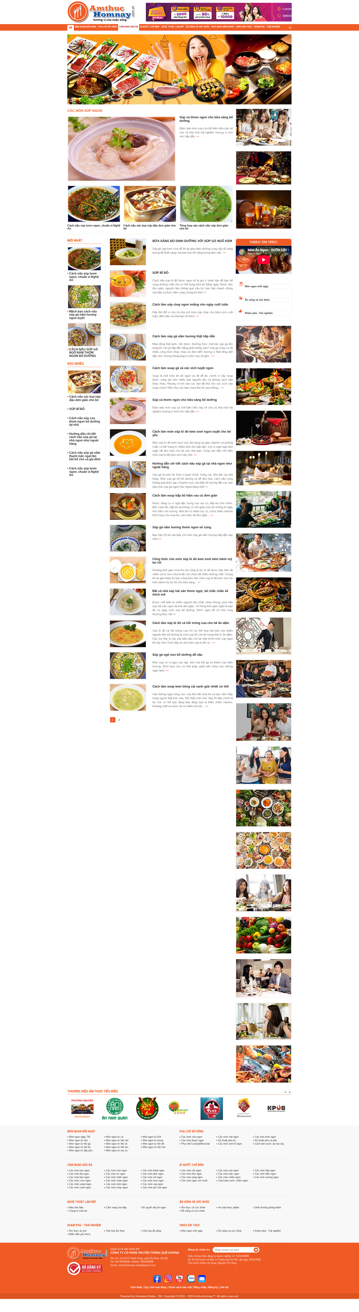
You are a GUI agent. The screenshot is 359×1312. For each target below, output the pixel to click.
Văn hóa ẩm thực (115, 1231)
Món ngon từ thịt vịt (116, 1144)
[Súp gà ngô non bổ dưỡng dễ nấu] (128, 665)
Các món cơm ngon (80, 1180)
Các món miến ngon (117, 1177)
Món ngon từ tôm (78, 1140)
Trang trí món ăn (78, 1211)
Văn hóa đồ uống (152, 1231)
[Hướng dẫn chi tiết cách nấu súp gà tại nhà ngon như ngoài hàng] (128, 474)
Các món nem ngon (153, 1180)
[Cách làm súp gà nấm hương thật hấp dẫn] (128, 347)
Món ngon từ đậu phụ (80, 1150)
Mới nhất (74, 240)
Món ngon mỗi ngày (256, 286)
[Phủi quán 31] (115, 1108)
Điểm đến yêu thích (79, 1234)
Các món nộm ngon (116, 1184)
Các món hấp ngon (265, 1170)
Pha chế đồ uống (191, 1131)
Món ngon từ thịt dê (153, 1144)
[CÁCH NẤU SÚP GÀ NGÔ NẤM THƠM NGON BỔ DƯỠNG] (84, 334)
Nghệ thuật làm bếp (81, 1202)
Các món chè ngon (228, 1137)
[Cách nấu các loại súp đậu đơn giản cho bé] (150, 204)
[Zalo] (190, 1278)
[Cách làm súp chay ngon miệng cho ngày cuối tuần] (128, 315)
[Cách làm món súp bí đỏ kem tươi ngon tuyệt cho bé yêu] (128, 442)
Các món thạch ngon (192, 1140)
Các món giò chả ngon (155, 1187)
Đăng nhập (200, 1287)
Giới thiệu (136, 1287)
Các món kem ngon (265, 1137)
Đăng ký (213, 1287)
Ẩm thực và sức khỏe (193, 1207)
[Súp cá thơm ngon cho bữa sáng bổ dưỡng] (121, 149)
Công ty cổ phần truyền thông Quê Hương (145, 1252)
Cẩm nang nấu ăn (79, 1165)
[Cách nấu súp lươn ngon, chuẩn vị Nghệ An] (94, 204)
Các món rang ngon (191, 1177)
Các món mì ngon (115, 1174)
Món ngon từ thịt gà (79, 1144)
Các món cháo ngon (117, 1180)
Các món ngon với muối (194, 1180)
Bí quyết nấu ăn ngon (154, 1207)
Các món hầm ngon (265, 1174)
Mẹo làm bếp (76, 1207)
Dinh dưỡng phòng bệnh (268, 1207)
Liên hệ (224, 1287)
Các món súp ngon (84, 110)
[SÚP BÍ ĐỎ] (128, 283)
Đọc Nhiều (75, 363)
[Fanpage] (157, 1278)
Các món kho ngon (191, 1174)
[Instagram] (168, 1278)
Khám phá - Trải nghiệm (259, 313)
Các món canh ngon (80, 1187)
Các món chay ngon (117, 1187)
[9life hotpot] (179, 1108)
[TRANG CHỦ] (70, 28)
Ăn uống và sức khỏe (257, 299)
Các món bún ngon (79, 1177)
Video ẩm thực (263, 242)
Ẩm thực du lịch (78, 1231)
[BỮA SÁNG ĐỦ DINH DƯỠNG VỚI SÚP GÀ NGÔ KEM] (128, 252)
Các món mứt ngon (116, 1170)
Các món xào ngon (228, 1170)
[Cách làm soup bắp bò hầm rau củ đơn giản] (128, 506)
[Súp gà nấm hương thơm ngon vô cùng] (128, 538)
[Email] (202, 1278)
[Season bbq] (212, 1108)
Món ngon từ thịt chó (154, 1147)
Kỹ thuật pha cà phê (266, 1140)
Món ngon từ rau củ (116, 1150)
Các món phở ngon (153, 1174)
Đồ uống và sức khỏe (193, 1211)
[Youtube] (179, 1278)
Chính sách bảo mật (180, 1287)
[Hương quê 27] (147, 1108)
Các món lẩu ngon (79, 1174)
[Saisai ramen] (276, 1108)
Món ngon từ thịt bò (79, 1147)
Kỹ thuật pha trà (227, 1140)
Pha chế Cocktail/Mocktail (195, 1144)
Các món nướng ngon (267, 1177)
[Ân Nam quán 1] (82, 1108)
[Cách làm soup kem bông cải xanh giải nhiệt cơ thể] (128, 697)
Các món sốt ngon (191, 1170)
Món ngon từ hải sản (117, 1140)
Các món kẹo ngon (79, 1170)
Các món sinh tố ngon (230, 1144)
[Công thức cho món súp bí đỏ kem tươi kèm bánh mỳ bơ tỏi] (128, 570)
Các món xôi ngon (152, 1177)
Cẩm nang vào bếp (116, 1207)
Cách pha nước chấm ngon (233, 1180)
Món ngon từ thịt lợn (117, 1147)
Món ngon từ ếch (152, 1137)
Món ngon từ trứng (153, 1140)
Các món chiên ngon (229, 1177)
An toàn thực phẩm (228, 1207)
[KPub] (244, 1108)
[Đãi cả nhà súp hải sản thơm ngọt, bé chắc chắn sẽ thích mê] (128, 602)
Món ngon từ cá (114, 1137)
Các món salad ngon (80, 1184)
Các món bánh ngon (153, 1170)
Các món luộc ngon (228, 1174)
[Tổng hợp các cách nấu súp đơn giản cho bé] (206, 204)
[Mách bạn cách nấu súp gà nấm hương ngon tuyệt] (84, 296)
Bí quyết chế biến (192, 1165)
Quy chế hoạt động (155, 1287)
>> (197, 136)
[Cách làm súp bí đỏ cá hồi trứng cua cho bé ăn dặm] (128, 634)
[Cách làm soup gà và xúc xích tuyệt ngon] (128, 379)
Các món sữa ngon (191, 1137)
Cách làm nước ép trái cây (269, 1144)
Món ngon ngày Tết (79, 1137)
